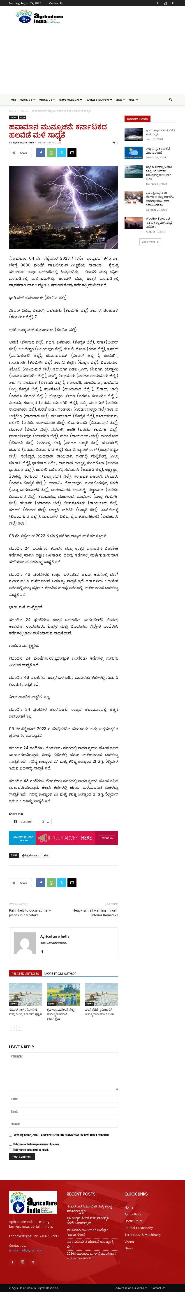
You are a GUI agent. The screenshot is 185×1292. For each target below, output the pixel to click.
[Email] (71, 152)
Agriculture (26, 99)
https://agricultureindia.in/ (53, 942)
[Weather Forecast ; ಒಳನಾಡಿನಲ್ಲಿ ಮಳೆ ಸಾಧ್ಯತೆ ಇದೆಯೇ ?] (134, 223)
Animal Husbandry (69, 99)
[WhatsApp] (51, 152)
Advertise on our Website (131, 1288)
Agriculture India (23, 142)
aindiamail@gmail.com (26, 1250)
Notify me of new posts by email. (31, 1150)
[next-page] (19, 1028)
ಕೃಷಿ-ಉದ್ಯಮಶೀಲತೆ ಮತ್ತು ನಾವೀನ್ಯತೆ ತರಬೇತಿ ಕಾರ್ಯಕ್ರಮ (60, 1014)
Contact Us (56, 3)
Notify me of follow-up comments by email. (36, 1144)
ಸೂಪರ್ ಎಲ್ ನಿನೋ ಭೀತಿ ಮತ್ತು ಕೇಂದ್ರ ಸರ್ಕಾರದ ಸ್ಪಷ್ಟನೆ (89, 1209)
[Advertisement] (92, 60)
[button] (170, 100)
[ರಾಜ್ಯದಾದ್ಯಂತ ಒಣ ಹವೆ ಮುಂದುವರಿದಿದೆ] (134, 153)
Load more (148, 242)
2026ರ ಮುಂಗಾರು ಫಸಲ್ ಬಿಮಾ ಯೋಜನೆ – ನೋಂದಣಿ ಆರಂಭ (92, 1256)
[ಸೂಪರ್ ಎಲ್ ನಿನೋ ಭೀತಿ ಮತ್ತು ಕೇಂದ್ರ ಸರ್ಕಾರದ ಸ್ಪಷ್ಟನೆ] (25, 994)
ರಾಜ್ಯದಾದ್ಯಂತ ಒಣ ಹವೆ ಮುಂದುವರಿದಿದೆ (158, 151)
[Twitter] (172, 3)
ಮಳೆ (46, 855)
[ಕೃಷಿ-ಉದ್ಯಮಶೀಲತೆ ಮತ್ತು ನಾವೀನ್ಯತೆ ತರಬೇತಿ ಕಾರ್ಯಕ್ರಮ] (63, 994)
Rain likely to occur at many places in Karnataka (30, 912)
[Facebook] (157, 3)
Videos (119, 99)
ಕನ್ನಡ (22, 117)
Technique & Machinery (97, 99)
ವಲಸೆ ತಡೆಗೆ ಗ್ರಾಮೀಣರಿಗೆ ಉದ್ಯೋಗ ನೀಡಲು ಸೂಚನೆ (88, 1232)
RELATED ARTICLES (25, 973)
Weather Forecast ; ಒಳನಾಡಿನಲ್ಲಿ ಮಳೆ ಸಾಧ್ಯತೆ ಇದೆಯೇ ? (159, 223)
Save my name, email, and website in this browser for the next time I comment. (62, 1135)
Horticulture (45, 99)
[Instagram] (165, 3)
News (131, 99)
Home (13, 99)
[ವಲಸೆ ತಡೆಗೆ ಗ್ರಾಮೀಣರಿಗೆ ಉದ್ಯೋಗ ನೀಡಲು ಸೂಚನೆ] (101, 994)
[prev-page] (12, 1028)
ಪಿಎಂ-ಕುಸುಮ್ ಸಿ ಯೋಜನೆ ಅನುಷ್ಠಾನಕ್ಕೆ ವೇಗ (90, 1244)
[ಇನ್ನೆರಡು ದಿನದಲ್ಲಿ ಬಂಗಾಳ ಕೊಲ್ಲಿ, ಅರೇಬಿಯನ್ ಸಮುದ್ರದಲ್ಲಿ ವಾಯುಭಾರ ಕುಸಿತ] (134, 171)
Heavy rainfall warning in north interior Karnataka (95, 912)
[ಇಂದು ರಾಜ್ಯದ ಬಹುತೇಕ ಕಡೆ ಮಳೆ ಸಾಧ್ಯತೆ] (134, 134)
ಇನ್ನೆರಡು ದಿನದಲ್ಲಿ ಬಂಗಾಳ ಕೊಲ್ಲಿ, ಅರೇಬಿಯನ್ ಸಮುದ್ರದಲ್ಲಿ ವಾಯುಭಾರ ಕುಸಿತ (159, 173)
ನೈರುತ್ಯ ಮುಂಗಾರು (30, 855)
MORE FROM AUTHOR (60, 973)
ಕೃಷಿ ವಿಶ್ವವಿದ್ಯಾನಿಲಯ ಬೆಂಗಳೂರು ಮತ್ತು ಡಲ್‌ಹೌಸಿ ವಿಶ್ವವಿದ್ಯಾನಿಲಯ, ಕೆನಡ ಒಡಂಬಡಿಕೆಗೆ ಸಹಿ (160, 199)
